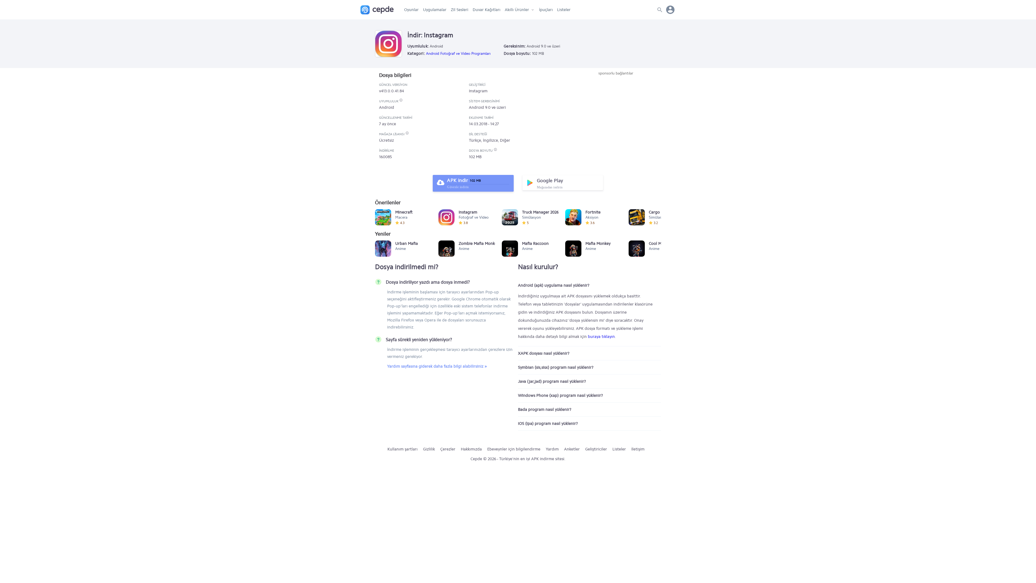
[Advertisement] (615, 116)
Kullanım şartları (402, 449)
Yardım (552, 449)
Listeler (564, 9)
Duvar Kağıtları (486, 9)
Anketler (572, 449)
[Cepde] (377, 10)
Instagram (478, 91)
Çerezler (447, 449)
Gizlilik (429, 449)
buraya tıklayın (601, 336)
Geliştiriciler (596, 449)
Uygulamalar (435, 9)
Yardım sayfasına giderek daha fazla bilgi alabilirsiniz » (437, 366)
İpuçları (546, 9)
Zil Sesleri (459, 9)
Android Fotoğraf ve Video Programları (458, 53)
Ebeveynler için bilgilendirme (513, 449)
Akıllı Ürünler (517, 9)
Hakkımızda (471, 449)
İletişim (638, 449)
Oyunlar (411, 9)
